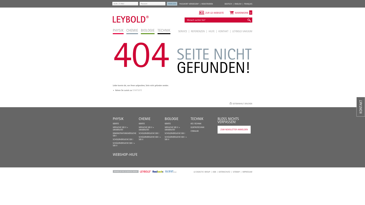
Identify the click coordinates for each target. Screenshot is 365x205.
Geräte (116, 123)
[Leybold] (131, 9)
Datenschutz (224, 172)
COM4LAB (195, 131)
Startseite (137, 90)
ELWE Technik (171, 171)
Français (248, 4)
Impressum (247, 172)
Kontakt (223, 31)
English (238, 4)
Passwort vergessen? (189, 4)
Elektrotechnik (197, 127)
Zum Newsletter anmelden (234, 129)
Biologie (171, 119)
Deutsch (228, 4)
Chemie (144, 119)
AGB (214, 172)
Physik (118, 119)
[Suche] (249, 20)
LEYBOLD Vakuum (242, 31)
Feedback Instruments (158, 171)
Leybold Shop (145, 171)
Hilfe (212, 31)
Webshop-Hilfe (125, 154)
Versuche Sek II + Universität (120, 128)
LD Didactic (126, 171)
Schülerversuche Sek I (123, 139)
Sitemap (236, 172)
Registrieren (207, 4)
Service (183, 31)
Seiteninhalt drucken (242, 103)
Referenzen (198, 31)
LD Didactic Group (202, 172)
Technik (197, 119)
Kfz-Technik (196, 123)
